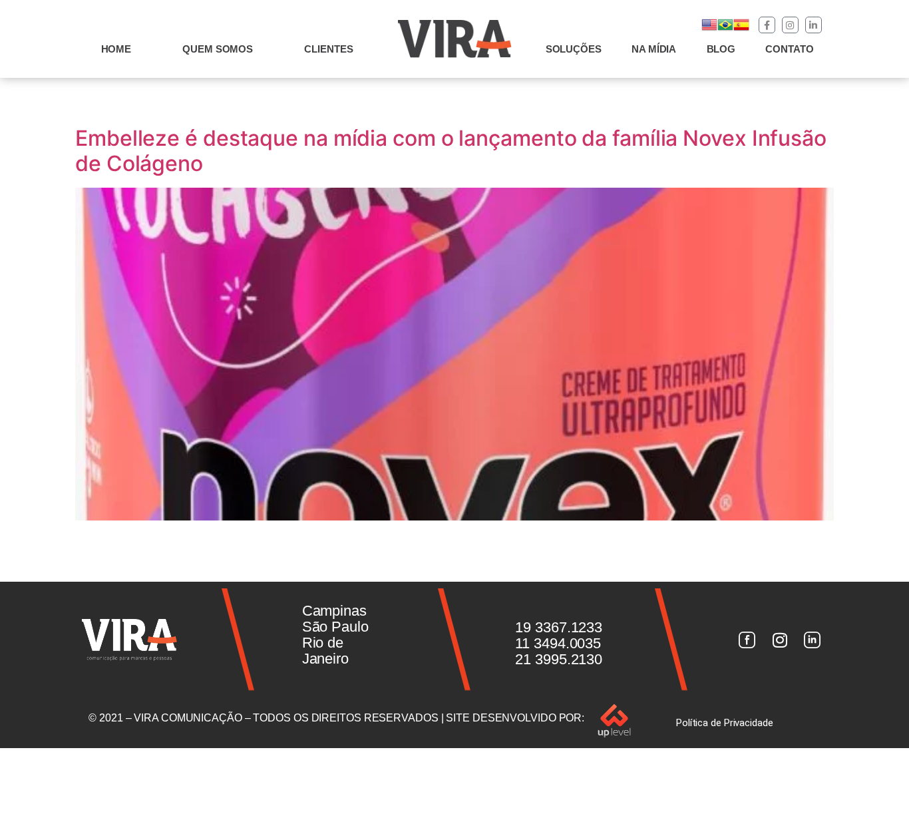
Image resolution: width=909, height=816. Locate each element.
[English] (709, 29)
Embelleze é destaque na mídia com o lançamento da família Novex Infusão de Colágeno (450, 150)
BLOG (721, 49)
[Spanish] (741, 29)
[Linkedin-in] (813, 25)
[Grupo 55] (746, 639)
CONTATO (789, 49)
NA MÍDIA (654, 49)
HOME (116, 49)
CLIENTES (328, 49)
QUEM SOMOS (217, 49)
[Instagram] (790, 25)
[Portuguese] (725, 29)
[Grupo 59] (812, 639)
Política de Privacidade (724, 723)
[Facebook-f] (767, 25)
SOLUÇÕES (574, 49)
